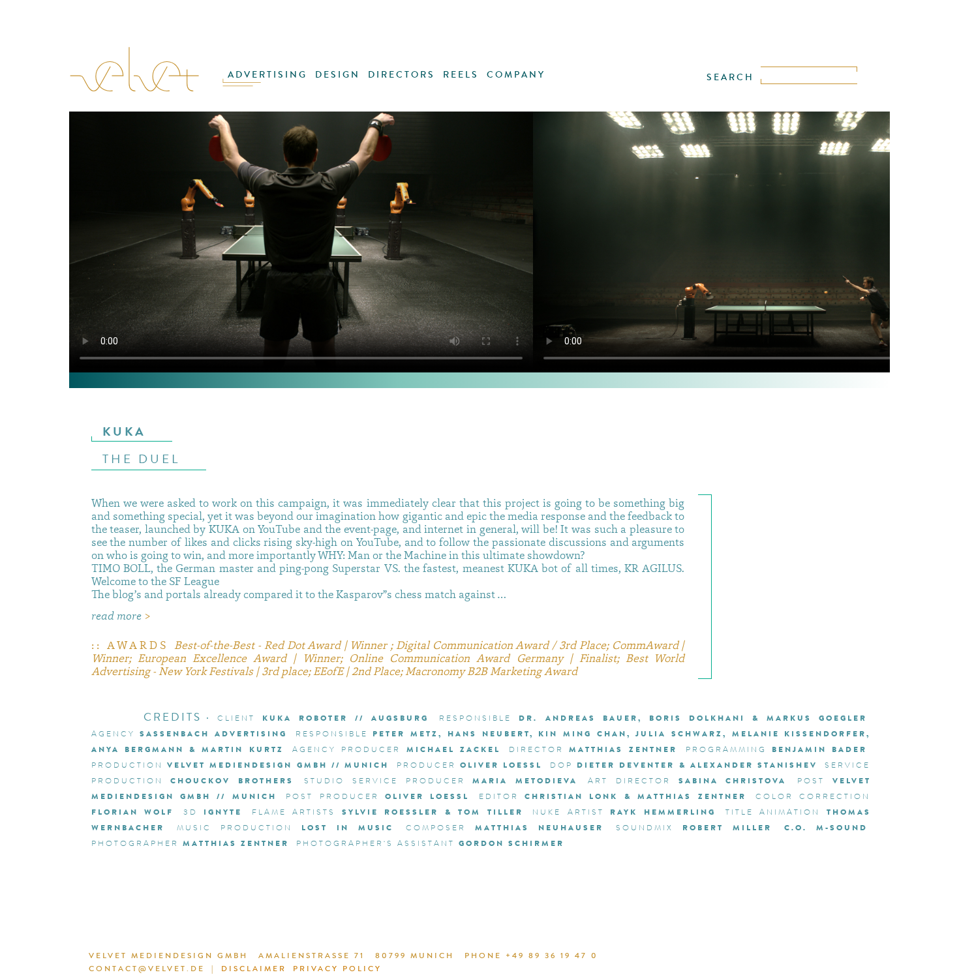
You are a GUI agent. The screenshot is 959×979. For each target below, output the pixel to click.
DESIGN (337, 74)
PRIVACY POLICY (337, 968)
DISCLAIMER (253, 968)
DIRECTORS (401, 74)
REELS (461, 74)
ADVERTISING (267, 74)
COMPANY (516, 74)
